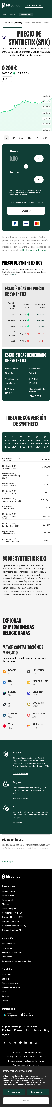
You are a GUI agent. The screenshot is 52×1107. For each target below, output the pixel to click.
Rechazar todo (38, 1092)
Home (5, 14)
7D (13, 137)
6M (29, 137)
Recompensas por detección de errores (26, 1061)
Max (44, 137)
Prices (13, 14)
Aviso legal (15, 1052)
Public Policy (33, 1030)
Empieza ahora (34, 5)
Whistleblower (30, 1056)
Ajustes (26, 1100)
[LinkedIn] (25, 1042)
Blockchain (7, 956)
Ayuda (6, 1034)
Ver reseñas (18, 822)
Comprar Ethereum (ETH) (13, 917)
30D (21, 137)
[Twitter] (9, 1042)
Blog (47, 1030)
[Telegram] (15, 1042)
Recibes (14, 172)
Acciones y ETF (9, 900)
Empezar (26, 210)
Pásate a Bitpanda (10, 908)
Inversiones (7, 948)
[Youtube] (31, 1042)
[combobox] (39, 158)
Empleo (6, 1030)
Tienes (13, 151)
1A (37, 137)
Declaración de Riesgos (34, 250)
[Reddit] (20, 1042)
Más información (20, 773)
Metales (5, 904)
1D (6, 137)
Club (4, 992)
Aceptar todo (14, 1092)
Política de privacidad (32, 1052)
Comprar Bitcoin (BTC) (12, 913)
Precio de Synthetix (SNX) (13, 23)
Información (31, 1026)
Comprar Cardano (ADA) (13, 930)
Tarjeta (5, 1000)
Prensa (18, 1030)
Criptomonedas (9, 891)
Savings (5, 996)
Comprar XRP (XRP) (11, 921)
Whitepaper (8, 861)
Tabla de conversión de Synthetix (33, 23)
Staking (5, 979)
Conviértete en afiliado (12, 987)
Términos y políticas (12, 1056)
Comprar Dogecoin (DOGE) (14, 926)
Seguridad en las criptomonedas (16, 961)
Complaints (44, 1056)
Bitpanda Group (11, 1026)
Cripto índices (8, 895)
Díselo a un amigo (10, 983)
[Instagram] (36, 1042)
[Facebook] (4, 1042)
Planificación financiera (12, 952)
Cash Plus (6, 974)
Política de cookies (33, 1084)
